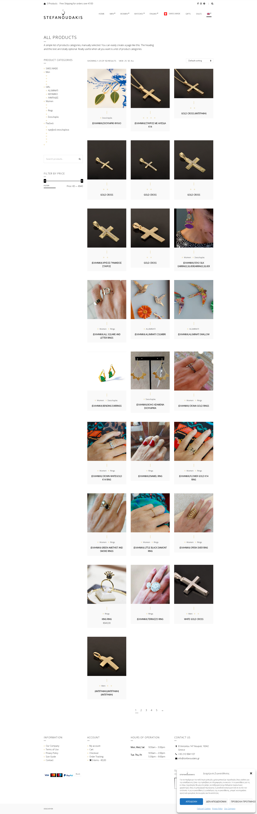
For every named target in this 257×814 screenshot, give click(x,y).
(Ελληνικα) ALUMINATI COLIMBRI (150, 334)
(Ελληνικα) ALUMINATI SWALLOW (193, 334)
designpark (48, 809)
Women (124, 13)
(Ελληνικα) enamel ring (150, 476)
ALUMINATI (151, 329)
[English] (208, 14)
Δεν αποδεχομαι (216, 801)
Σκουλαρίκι (107, 117)
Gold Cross (150, 262)
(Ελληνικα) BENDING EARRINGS (107, 405)
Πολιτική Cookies (204, 808)
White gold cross (193, 619)
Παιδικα (153, 13)
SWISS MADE (52, 68)
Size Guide (51, 756)
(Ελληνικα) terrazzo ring (150, 619)
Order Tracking (96, 756)
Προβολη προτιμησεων (242, 801)
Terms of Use (52, 749)
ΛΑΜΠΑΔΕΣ (53, 97)
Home (101, 13)
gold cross (106, 194)
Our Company (229, 808)
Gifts (188, 13)
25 (125, 60)
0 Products (52, 3)
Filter (46, 185)
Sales (199, 13)
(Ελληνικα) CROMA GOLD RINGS (193, 405)
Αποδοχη (191, 801)
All (132, 60)
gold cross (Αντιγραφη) (193, 113)
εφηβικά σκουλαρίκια (58, 129)
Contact (49, 760)
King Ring (107, 619)
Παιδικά (49, 123)
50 (129, 60)
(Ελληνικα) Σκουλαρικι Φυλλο (106, 123)
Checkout (93, 753)
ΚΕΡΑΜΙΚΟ (53, 94)
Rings (112, 329)
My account (94, 745)
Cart (91, 749)
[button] (251, 773)
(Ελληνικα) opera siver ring (194, 547)
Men (112, 13)
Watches (138, 13)
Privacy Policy (217, 808)
